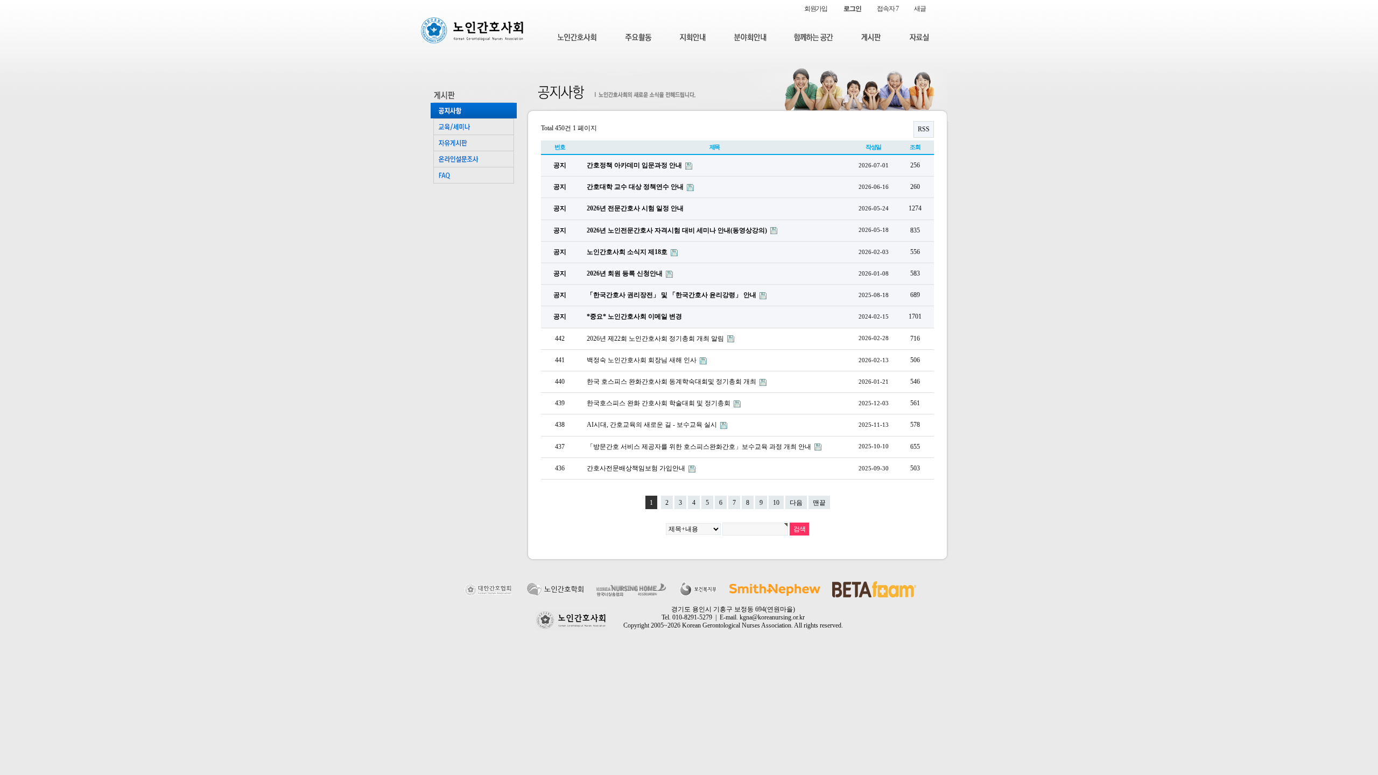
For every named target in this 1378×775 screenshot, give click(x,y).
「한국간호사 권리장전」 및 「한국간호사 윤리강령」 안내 (672, 295)
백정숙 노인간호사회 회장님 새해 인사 (642, 360)
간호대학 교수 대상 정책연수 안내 (636, 187)
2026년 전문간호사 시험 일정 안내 (635, 208)
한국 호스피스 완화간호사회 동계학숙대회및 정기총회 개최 (672, 381)
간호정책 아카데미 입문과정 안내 (635, 165)
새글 (920, 8)
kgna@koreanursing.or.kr (772, 617)
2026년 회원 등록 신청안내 (625, 273)
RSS (924, 129)
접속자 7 (887, 8)
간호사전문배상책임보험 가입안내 (637, 468)
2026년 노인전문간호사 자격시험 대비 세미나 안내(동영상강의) (678, 230)
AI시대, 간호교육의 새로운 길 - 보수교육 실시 (653, 424)
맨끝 (819, 502)
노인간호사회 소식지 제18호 (628, 252)
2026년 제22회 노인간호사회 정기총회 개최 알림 (656, 338)
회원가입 (815, 8)
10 (776, 502)
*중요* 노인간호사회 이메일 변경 (634, 316)
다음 (796, 502)
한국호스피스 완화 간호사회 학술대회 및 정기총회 (659, 403)
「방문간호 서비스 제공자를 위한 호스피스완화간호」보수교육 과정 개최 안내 (700, 446)
